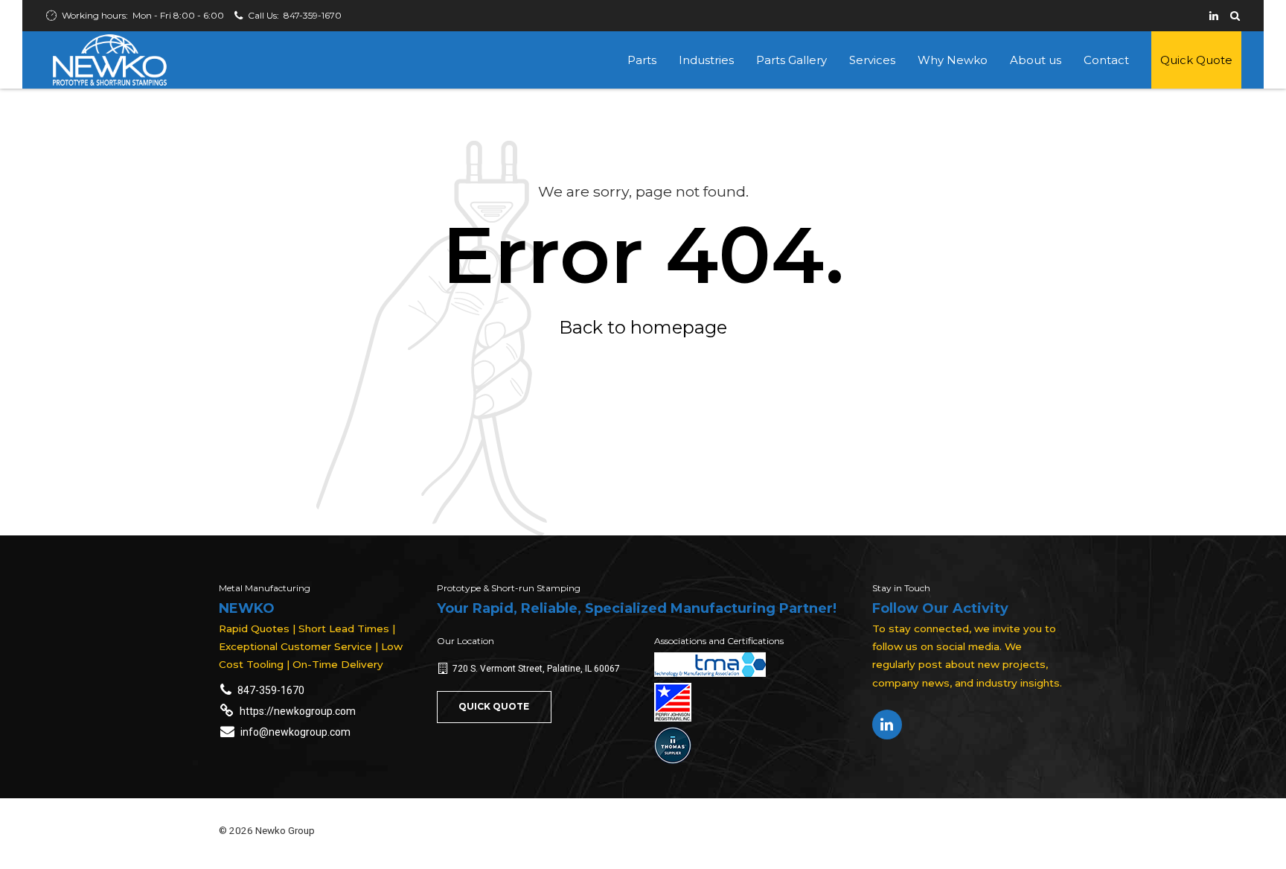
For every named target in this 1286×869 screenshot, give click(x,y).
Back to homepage (643, 327)
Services (872, 60)
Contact (1106, 60)
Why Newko (953, 60)
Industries (706, 60)
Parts (641, 60)
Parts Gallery (791, 60)
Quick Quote (1196, 60)
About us (1035, 60)
